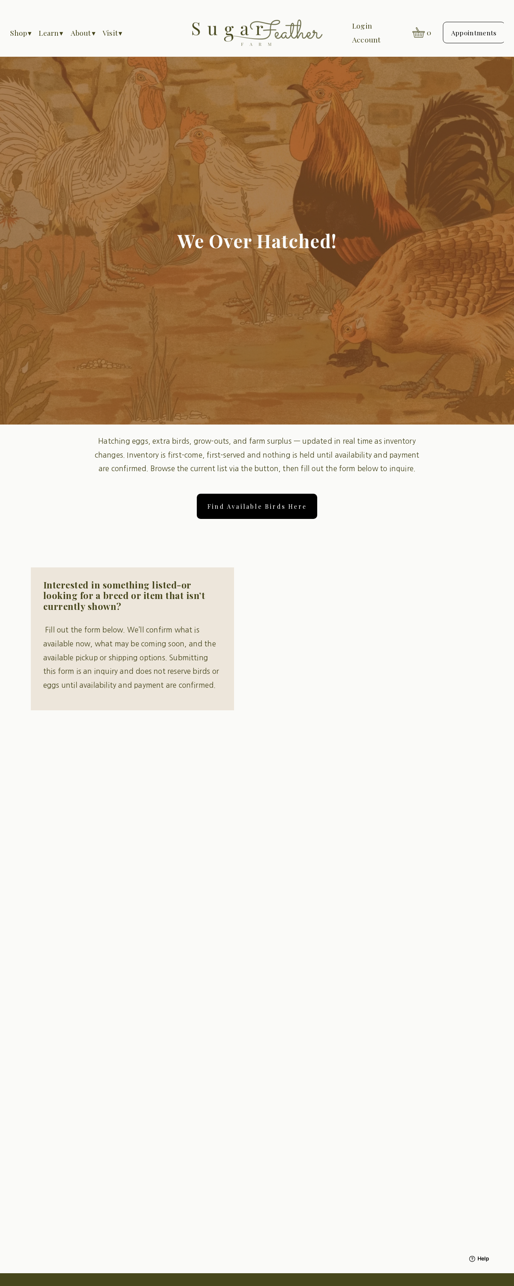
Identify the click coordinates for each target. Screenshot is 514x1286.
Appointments (474, 32)
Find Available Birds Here (257, 506)
